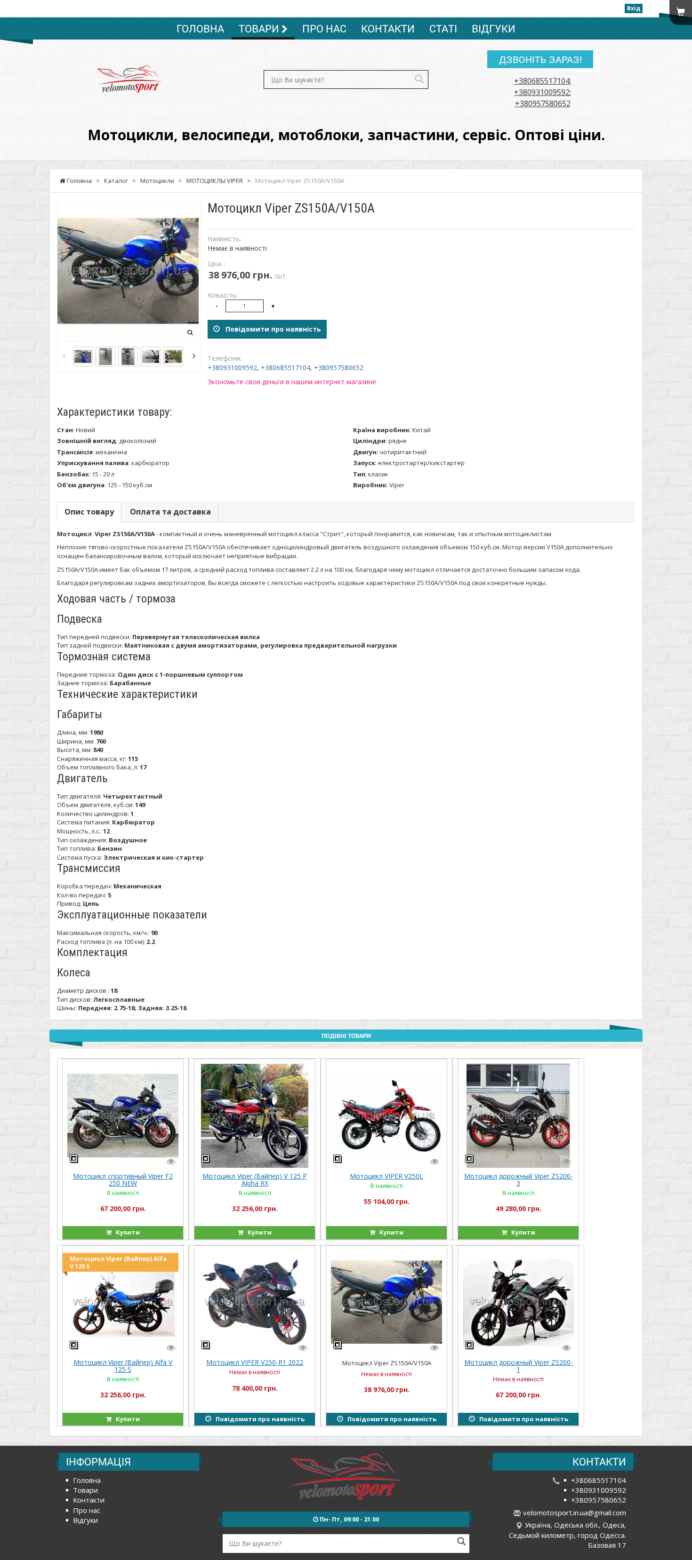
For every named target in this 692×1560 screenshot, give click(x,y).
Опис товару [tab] (89, 512)
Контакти (388, 28)
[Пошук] (419, 79)
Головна (200, 28)
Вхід (633, 8)
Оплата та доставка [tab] (170, 512)
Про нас (324, 28)
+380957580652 (543, 103)
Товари (260, 28)
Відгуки (493, 28)
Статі (443, 28)
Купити (126, 1232)
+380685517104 (542, 81)
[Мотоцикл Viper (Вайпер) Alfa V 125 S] (122, 1301)
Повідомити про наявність (270, 329)
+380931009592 (542, 92)
